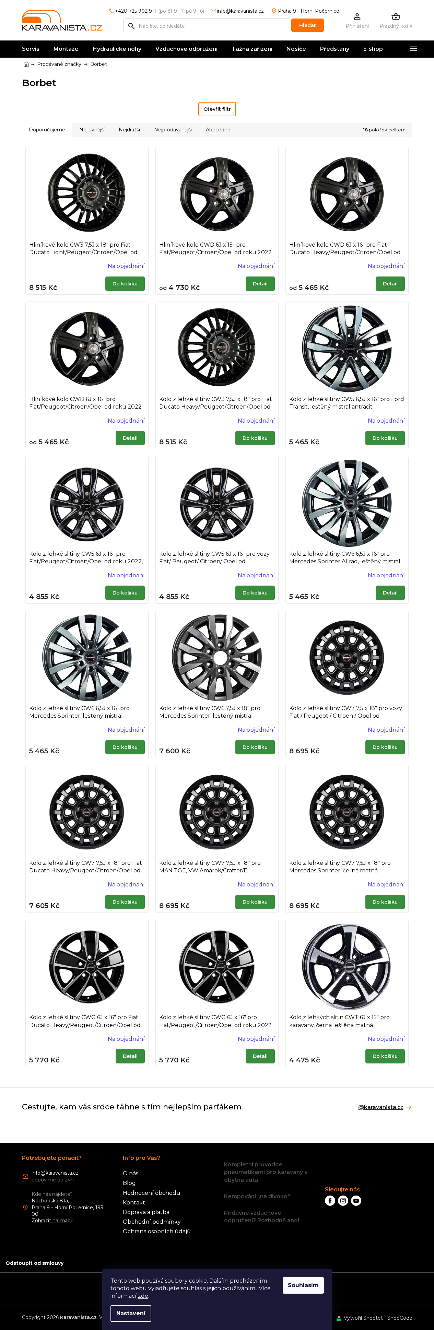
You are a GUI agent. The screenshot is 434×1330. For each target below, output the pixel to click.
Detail (260, 284)
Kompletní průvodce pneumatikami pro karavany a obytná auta (266, 1172)
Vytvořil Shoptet (363, 1318)
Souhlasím (303, 1285)
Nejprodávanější (173, 130)
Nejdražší (129, 130)
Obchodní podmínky (152, 1222)
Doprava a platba (146, 1212)
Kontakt (134, 1202)
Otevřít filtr (217, 109)
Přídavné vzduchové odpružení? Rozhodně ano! (261, 1217)
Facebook (330, 1201)
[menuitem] (30, 49)
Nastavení (130, 1313)
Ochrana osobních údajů (157, 1231)
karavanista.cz (343, 1201)
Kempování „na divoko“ (257, 1196)
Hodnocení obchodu (151, 1193)
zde (143, 1296)
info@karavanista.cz (55, 1173)
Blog (129, 1183)
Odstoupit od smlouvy (34, 1263)
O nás (130, 1173)
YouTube (356, 1201)
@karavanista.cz (380, 1107)
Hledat (307, 25)
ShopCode (399, 1318)
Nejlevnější (92, 130)
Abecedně (218, 130)
